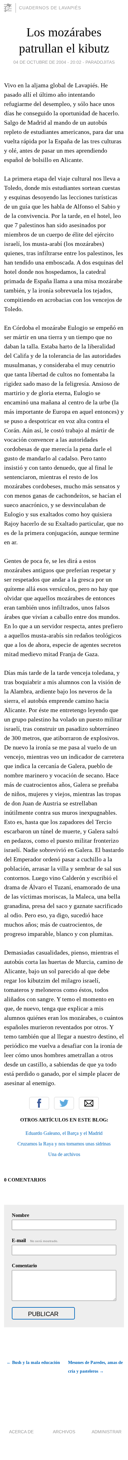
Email (89, 1103)
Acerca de (21, 1431)
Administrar (106, 1431)
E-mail (35, 1240)
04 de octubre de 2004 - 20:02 (47, 62)
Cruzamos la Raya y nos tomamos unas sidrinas (64, 1143)
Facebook (39, 1103)
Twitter (64, 1103)
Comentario (24, 1265)
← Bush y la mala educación (33, 1362)
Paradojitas (100, 62)
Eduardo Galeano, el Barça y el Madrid (64, 1133)
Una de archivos (64, 1154)
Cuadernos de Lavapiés (50, 7)
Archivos (64, 1431)
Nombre (20, 1215)
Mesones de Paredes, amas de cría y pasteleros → (95, 1367)
